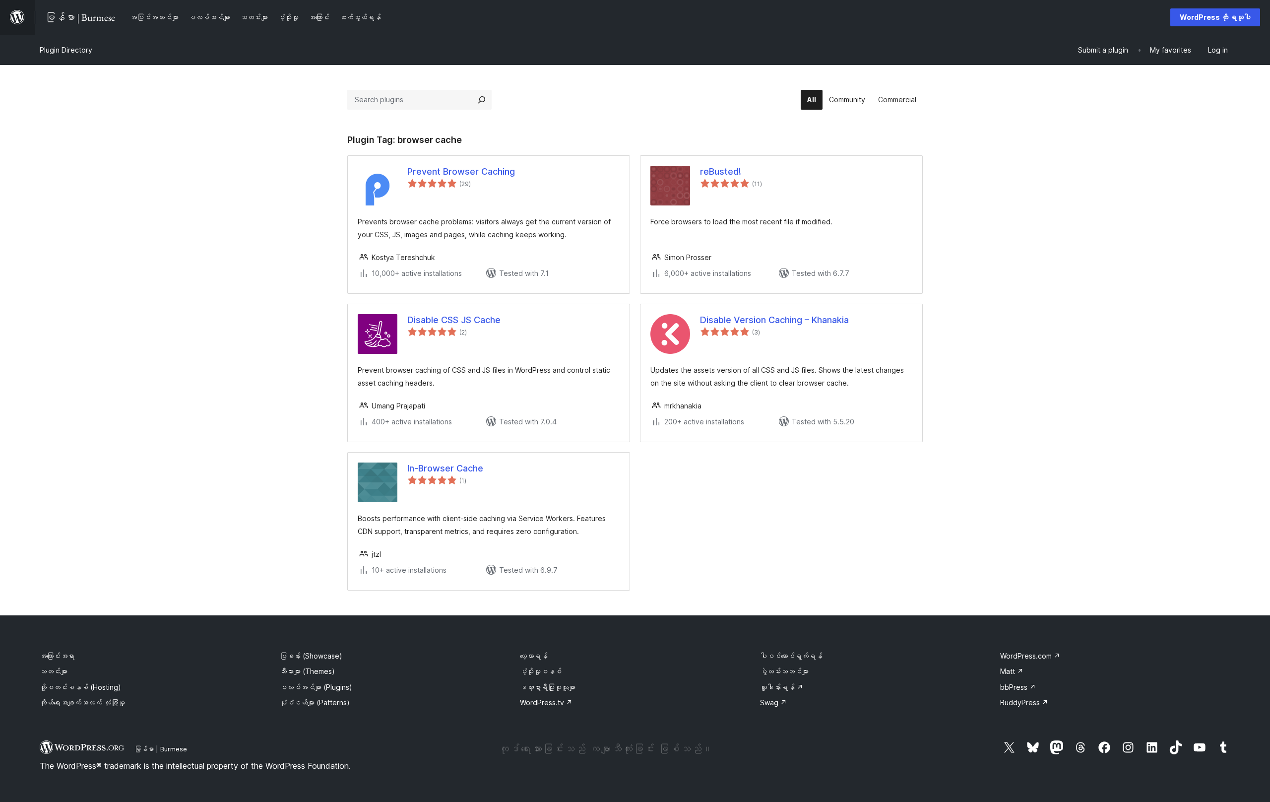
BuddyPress (1024, 702)
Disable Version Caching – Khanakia (774, 320)
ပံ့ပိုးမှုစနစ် (541, 671)
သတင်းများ (53, 671)
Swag (773, 702)
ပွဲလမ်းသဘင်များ (784, 671)
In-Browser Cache (445, 468)
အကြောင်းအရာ (57, 656)
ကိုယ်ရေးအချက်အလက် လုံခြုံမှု (82, 702)
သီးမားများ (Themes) (307, 671)
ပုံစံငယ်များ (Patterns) (315, 702)
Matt (1011, 671)
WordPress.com (1030, 656)
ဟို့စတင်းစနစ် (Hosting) (80, 687)
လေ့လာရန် (534, 656)
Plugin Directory (66, 50)
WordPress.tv (546, 702)
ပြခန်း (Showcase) (311, 656)
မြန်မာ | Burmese (160, 749)
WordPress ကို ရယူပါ (1215, 17)
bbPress (1018, 687)
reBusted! (720, 171)
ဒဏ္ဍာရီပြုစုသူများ (547, 687)
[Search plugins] (482, 100)
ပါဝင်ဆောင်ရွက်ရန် (791, 656)
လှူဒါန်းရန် (781, 687)
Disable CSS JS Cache (454, 320)
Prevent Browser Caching (461, 171)
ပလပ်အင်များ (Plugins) (316, 687)
